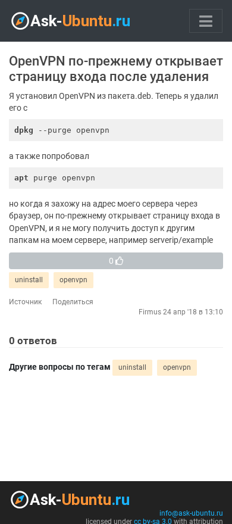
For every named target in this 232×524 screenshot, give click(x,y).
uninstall (29, 280)
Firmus (150, 312)
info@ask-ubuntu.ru (191, 513)
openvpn (73, 280)
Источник (25, 302)
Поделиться (72, 302)
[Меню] (205, 21)
